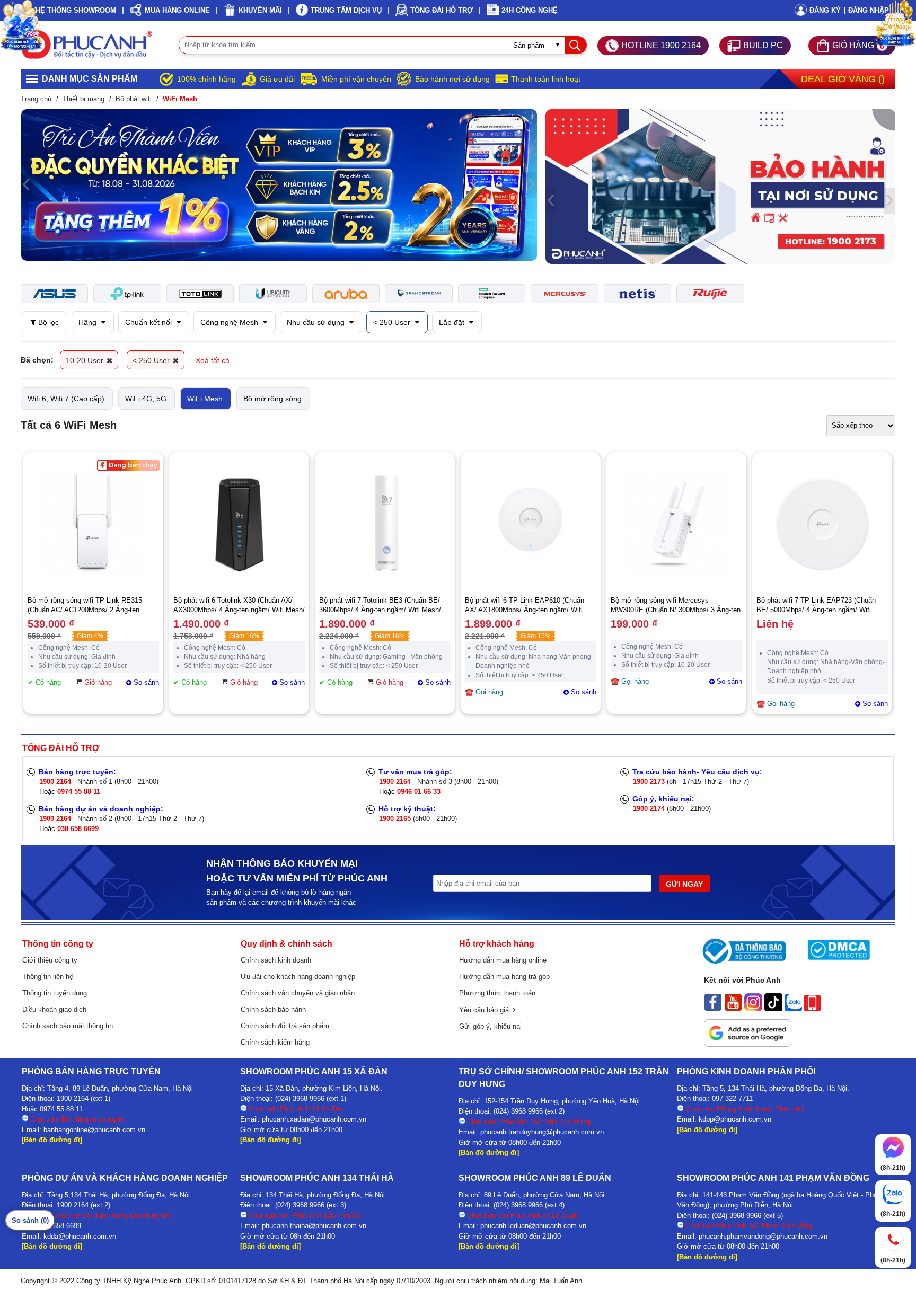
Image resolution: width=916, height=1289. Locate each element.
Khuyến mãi (260, 10)
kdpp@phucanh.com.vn (735, 1119)
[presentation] (26, 185)
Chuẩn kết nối (149, 322)
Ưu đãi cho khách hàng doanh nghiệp (298, 977)
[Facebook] (713, 1008)
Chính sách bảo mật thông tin (67, 1026)
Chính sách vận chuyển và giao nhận (298, 993)
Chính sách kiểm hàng (275, 1042)
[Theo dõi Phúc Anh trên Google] (747, 1044)
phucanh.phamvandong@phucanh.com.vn (763, 1236)
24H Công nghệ (529, 10)
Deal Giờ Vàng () (843, 79)
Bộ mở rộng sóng (272, 398)
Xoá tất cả (213, 360)
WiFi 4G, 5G (145, 398)
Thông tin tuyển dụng (54, 993)
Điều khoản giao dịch (54, 1009)
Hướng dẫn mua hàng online (503, 960)
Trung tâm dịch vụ (346, 10)
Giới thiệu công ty (49, 960)
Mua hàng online (177, 10)
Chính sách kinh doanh (276, 960)
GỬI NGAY (684, 884)
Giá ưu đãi (277, 79)
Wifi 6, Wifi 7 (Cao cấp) (66, 398)
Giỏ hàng (98, 682)
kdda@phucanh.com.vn (79, 1236)
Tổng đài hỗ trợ (441, 10)
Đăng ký (825, 10)
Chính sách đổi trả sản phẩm (285, 1026)
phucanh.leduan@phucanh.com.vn (533, 1226)
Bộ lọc (47, 322)
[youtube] (733, 1008)
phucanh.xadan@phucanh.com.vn (314, 1119)
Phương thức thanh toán (497, 993)
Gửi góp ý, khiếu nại (490, 1026)
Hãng (88, 322)
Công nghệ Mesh (230, 322)
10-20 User (85, 360)
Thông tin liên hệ (47, 977)
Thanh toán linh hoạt (545, 79)
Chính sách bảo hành (273, 1009)
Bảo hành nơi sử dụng (452, 79)
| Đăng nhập (866, 10)
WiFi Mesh (205, 398)
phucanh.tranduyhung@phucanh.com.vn (542, 1132)
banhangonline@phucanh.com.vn (94, 1130)
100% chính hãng (206, 79)
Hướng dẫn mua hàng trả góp (504, 977)
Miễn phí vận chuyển (356, 79)
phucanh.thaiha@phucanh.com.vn (314, 1226)
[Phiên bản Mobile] (812, 1008)
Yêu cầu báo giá (486, 1010)
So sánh (146, 682)
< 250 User (392, 322)
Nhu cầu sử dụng (317, 322)
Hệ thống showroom (76, 10)
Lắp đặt (452, 322)
